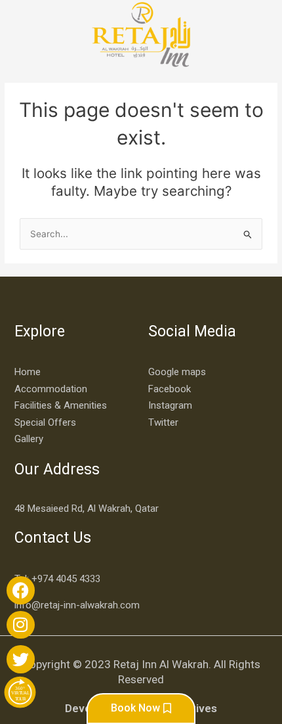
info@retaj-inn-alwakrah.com (77, 605)
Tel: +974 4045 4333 (57, 579)
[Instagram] (21, 625)
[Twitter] (21, 659)
